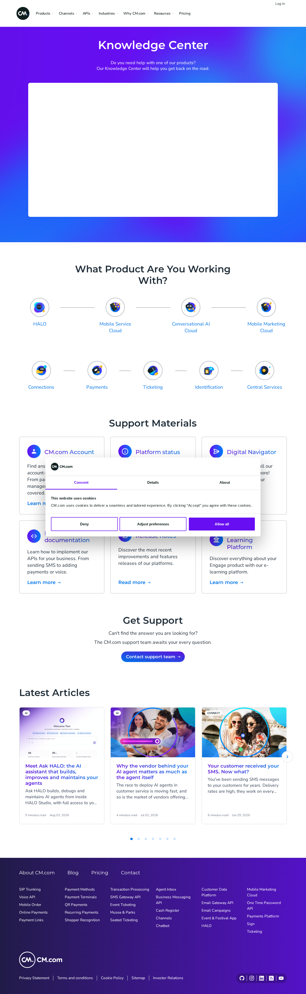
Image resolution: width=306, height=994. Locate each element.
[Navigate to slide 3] (138, 838)
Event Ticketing (123, 904)
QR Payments (76, 904)
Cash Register (167, 910)
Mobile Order (30, 904)
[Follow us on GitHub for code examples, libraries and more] (242, 978)
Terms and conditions (75, 978)
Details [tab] (153, 482)
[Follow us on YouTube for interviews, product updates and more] (281, 978)
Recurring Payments (81, 912)
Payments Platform (263, 916)
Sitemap (138, 978)
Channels (164, 918)
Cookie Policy (112, 978)
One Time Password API (264, 905)
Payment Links (31, 920)
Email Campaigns (216, 910)
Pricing (185, 13)
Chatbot (162, 925)
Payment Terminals (81, 897)
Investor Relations (168, 978)
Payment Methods (80, 889)
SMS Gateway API (125, 897)
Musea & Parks (122, 912)
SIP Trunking (30, 889)
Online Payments (33, 912)
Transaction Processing (129, 889)
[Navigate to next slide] (287, 757)
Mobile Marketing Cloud (261, 892)
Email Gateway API (217, 902)
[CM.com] (23, 13)
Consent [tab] (81, 482)
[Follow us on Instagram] (252, 978)
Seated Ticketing (124, 920)
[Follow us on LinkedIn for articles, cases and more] (261, 978)
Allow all (222, 524)
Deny (84, 524)
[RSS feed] (271, 978)
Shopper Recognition (82, 920)
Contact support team (150, 656)
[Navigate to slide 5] (153, 838)
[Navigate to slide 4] (145, 838)
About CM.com (37, 873)
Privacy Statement (34, 978)
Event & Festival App (219, 918)
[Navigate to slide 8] (174, 838)
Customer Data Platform (214, 892)
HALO (207, 925)
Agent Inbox (166, 889)
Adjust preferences (153, 524)
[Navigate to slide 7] (167, 838)
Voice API (27, 897)
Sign (251, 924)
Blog (73, 873)
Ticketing (254, 931)
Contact (130, 873)
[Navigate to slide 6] (160, 838)
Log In (280, 3)
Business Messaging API (173, 899)
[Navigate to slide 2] (131, 838)
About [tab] (224, 482)
